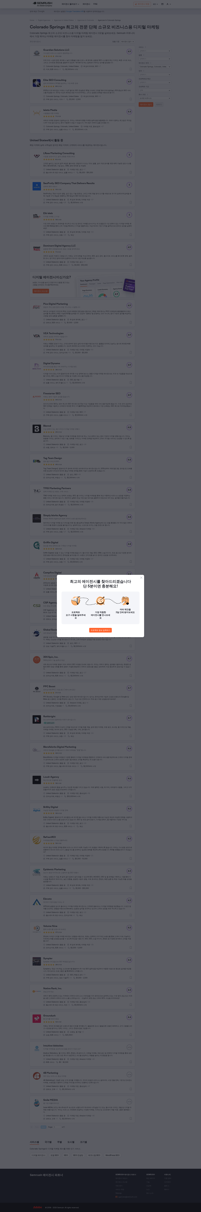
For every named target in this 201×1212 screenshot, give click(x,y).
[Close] (141, 577)
